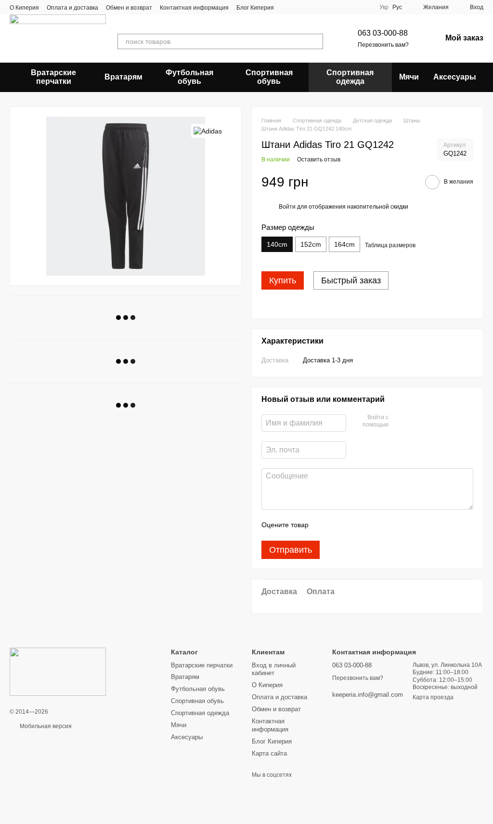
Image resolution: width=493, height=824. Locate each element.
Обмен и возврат (129, 7)
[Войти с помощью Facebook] (399, 421)
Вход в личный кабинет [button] (274, 669)
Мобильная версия (45, 726)
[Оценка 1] (324, 525)
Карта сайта (269, 753)
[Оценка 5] (386, 525)
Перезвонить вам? (383, 44)
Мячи (409, 77)
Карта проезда (433, 697)
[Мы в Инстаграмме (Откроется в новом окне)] (310, 7)
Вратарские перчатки (53, 76)
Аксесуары (454, 77)
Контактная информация (194, 7)
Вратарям (123, 77)
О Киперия (24, 7)
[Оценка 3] (355, 525)
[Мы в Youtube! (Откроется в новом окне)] (299, 7)
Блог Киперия (255, 7)
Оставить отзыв (318, 159)
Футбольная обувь (189, 76)
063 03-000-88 (383, 33)
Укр (384, 7)
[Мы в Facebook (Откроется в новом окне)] (287, 7)
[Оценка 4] (370, 525)
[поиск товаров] (315, 41)
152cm (310, 244)
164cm (344, 244)
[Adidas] (207, 131)
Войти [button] (287, 206)
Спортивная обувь (269, 76)
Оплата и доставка (72, 7)
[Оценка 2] (340, 525)
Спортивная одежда (350, 76)
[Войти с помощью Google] (414, 421)
